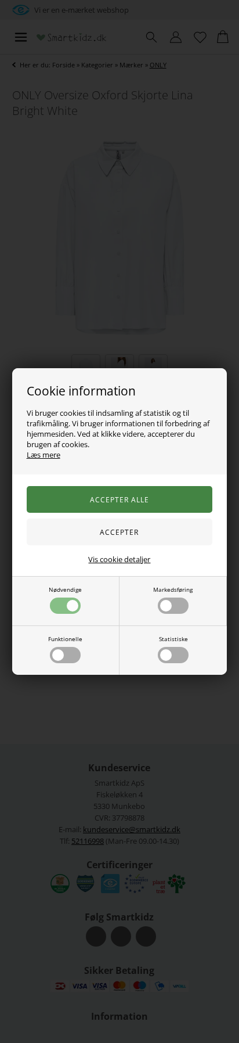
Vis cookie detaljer (119, 559)
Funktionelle (65, 639)
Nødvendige (65, 589)
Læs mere (43, 454)
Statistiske (173, 639)
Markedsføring (173, 589)
